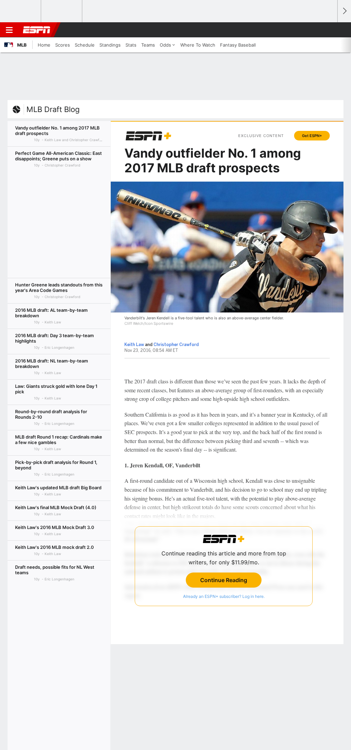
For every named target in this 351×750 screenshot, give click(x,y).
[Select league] (20, 11)
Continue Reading (223, 580)
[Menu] (9, 29)
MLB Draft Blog (53, 109)
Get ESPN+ (312, 135)
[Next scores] (344, 11)
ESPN (36, 29)
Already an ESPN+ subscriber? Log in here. (224, 596)
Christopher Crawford (176, 344)
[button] (329, 29)
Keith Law (134, 344)
